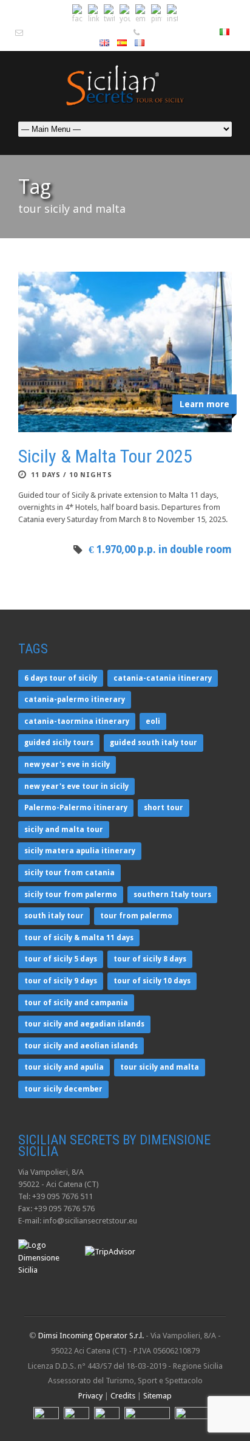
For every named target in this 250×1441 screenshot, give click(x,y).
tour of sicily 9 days (60, 981)
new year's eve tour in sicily (76, 786)
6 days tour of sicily (60, 678)
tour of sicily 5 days (60, 959)
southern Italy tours (172, 894)
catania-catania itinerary (162, 678)
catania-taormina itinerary (76, 721)
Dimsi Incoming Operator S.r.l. (91, 1335)
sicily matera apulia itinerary (79, 851)
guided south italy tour (153, 742)
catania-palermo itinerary (74, 699)
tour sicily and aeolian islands (81, 1046)
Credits (122, 1395)
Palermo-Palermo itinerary (75, 807)
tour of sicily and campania (76, 1003)
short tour (163, 807)
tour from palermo (136, 916)
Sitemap (157, 1395)
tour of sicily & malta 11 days (78, 938)
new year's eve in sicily (67, 764)
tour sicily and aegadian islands (84, 1024)
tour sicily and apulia (64, 1067)
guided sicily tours (58, 742)
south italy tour (54, 916)
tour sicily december (63, 1089)
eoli (153, 721)
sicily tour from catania (69, 872)
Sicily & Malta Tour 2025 (105, 456)
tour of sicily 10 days (152, 981)
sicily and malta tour (63, 829)
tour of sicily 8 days (149, 959)
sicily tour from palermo (70, 894)
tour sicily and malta (159, 1067)
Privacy (90, 1395)
